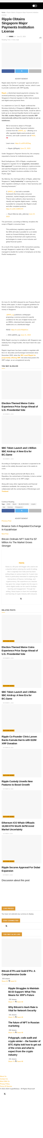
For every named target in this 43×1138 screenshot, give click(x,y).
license (10, 507)
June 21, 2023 (26, 335)
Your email (3, 1116)
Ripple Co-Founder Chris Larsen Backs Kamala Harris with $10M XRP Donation (19, 740)
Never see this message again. (11, 1131)
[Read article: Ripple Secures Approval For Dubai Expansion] (21, 849)
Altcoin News (8, 641)
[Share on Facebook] (8, 71)
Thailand (5, 491)
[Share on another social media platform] (35, 71)
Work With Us (4, 1081)
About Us (3, 1076)
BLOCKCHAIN (24, 504)
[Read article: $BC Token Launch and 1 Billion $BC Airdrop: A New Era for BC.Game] (21, 429)
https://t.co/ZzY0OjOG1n (19, 330)
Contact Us (4, 1079)
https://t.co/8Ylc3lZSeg (23, 143)
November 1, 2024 (8, 458)
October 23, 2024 (8, 747)
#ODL (34, 135)
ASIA (8, 504)
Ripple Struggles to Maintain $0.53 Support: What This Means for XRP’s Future (23, 991)
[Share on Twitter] (21, 71)
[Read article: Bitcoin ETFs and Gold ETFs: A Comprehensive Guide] (21, 953)
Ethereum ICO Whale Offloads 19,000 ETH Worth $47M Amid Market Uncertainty (18, 826)
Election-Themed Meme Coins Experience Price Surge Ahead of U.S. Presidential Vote (20, 406)
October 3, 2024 (8, 875)
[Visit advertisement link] (21, 893)
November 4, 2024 (8, 414)
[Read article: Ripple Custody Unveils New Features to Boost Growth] (21, 763)
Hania (11, 36)
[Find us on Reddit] (10, 926)
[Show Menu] (3, 5)
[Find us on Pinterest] (14, 926)
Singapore (19, 507)
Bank (14, 504)
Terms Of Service (6, 1086)
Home (3, 12)
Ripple (4, 93)
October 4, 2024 (8, 833)
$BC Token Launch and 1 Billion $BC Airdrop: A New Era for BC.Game (19, 451)
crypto (33, 504)
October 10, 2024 (8, 789)
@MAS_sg (22, 130)
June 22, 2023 (21, 36)
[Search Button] (40, 5)
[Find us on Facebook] (2, 926)
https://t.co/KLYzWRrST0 (14, 209)
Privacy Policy (5, 1084)
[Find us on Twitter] (6, 926)
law (4, 507)
